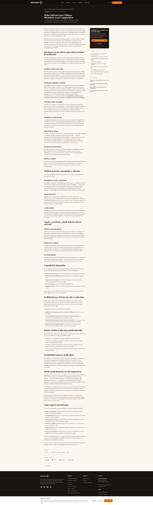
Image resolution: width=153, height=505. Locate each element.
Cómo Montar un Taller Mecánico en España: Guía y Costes (99, 84)
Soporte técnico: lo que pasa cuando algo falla (99, 67)
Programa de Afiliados (87, 482)
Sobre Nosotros (86, 478)
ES (108, 2)
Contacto (85, 480)
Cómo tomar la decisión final (96, 73)
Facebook (62, 459)
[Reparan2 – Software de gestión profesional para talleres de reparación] (36, 2)
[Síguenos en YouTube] (44, 487)
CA (110, 2)
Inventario (70, 482)
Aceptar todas (108, 500)
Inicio (62, 2)
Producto (68, 2)
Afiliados (80, 2)
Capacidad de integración (96, 61)
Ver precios (99, 43)
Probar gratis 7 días (117, 2)
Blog (47, 9)
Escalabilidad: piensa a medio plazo (98, 69)
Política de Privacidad (102, 494)
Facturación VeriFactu (72, 480)
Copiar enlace (71, 459)
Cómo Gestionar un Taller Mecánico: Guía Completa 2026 (98, 88)
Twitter (47, 459)
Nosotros (87, 2)
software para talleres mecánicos (61, 443)
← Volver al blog (47, 465)
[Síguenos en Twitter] (50, 487)
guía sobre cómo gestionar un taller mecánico (67, 142)
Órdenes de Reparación (72, 478)
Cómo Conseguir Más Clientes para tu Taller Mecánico (98, 91)
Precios (74, 2)
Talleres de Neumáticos (72, 490)
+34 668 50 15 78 (101, 486)
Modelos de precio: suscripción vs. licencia (99, 56)
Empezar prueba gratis (99, 40)
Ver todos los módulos (72, 486)
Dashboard (70, 484)
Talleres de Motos (71, 488)
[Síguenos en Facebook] (41, 487)
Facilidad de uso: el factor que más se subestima (98, 64)
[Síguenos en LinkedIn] (47, 487)
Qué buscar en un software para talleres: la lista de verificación (99, 54)
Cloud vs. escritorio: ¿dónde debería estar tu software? (100, 59)
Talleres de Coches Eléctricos (73, 492)
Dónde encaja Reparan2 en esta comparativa (100, 71)
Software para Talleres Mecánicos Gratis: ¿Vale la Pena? (99, 81)
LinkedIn (54, 459)
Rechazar (93, 500)
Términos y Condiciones (103, 492)
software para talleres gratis (53, 400)
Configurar (100, 500)
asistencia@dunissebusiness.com (105, 484)
